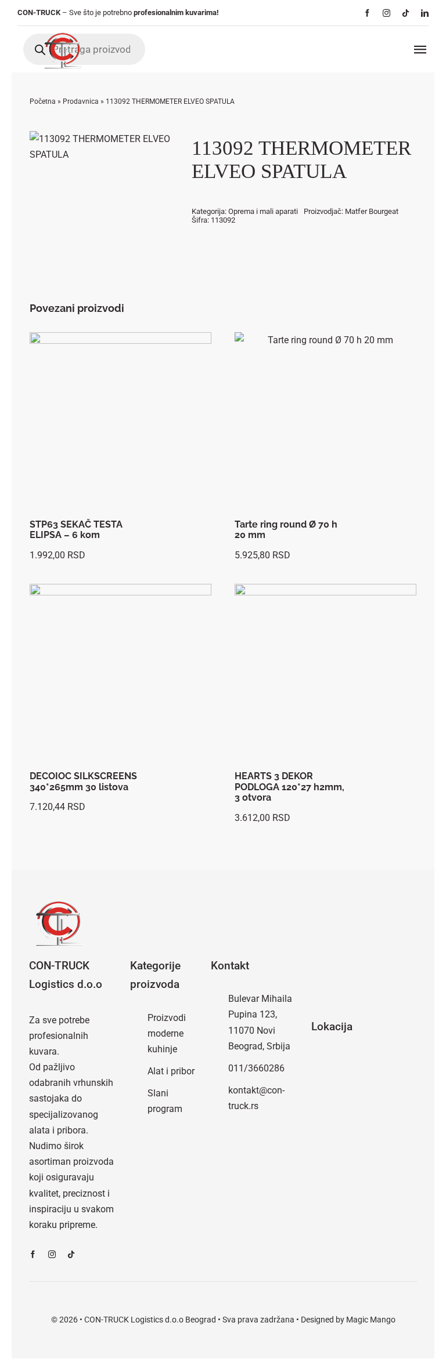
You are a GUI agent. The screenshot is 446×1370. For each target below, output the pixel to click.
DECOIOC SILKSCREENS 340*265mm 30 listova (83, 782)
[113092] (102, 146)
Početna (43, 101)
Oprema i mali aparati (263, 211)
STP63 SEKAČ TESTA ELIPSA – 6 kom (76, 530)
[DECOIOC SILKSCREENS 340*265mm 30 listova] (120, 674)
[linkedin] (425, 13)
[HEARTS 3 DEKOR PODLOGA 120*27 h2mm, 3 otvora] (325, 674)
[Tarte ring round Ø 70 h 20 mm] (325, 423)
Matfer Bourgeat (371, 211)
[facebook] (367, 13)
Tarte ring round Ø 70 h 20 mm (286, 530)
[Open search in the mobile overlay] (84, 49)
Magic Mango (370, 1319)
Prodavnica (81, 101)
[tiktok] (405, 13)
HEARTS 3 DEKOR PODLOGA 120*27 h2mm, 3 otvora (289, 787)
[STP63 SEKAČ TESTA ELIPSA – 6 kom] (120, 423)
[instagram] (386, 13)
